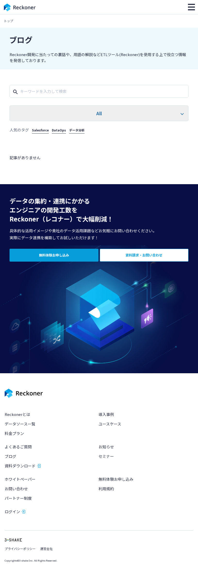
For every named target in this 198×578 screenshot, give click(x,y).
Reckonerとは (17, 414)
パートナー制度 (18, 498)
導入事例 (106, 414)
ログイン (12, 511)
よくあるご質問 (18, 446)
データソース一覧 (20, 423)
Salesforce (40, 130)
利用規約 (106, 488)
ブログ (10, 456)
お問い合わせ (16, 488)
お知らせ (106, 446)
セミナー (106, 456)
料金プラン (14, 433)
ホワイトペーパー (20, 479)
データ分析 (77, 130)
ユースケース (109, 423)
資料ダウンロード (20, 465)
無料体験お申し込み (115, 479)
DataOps (59, 130)
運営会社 (46, 548)
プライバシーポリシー (20, 548)
